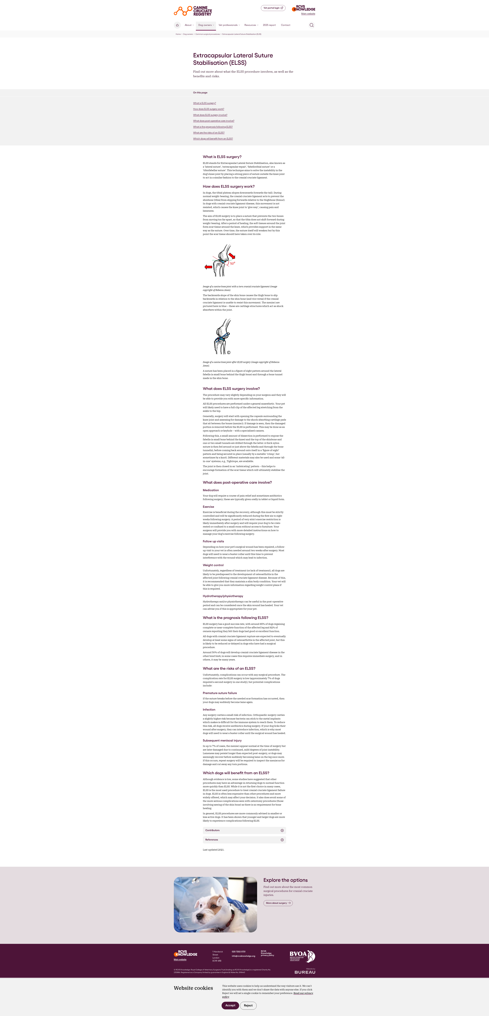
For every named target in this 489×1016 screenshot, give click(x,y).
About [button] (188, 25)
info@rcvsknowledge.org (243, 956)
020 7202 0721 (238, 952)
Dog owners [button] (205, 25)
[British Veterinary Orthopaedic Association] (302, 956)
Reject (248, 1005)
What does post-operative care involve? (213, 120)
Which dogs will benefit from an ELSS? (213, 138)
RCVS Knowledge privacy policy (267, 953)
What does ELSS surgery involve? (210, 115)
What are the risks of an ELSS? (209, 132)
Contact (285, 25)
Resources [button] (250, 25)
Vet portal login (272, 7)
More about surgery (276, 903)
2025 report (269, 25)
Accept (230, 1005)
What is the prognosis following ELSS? (213, 126)
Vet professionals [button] (228, 25)
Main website (308, 13)
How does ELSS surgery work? (208, 109)
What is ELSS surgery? (204, 103)
